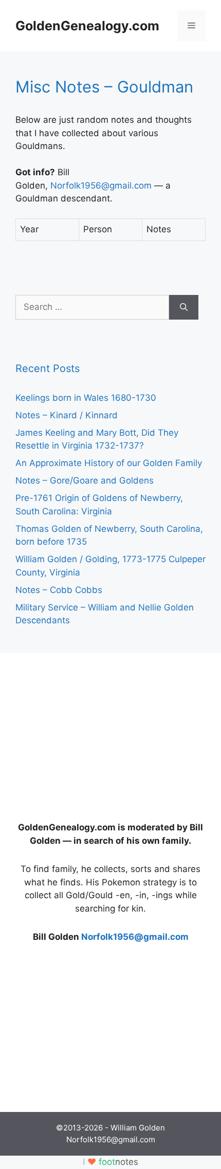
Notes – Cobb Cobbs (58, 590)
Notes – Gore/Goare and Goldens (84, 480)
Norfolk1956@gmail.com (101, 185)
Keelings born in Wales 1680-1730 (85, 398)
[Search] (183, 307)
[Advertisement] (92, 733)
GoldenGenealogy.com (87, 25)
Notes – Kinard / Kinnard (66, 415)
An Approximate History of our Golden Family (108, 463)
